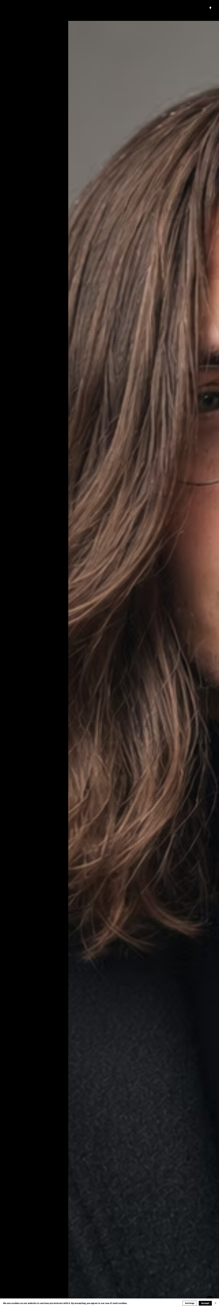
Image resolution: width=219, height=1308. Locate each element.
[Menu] (109, 8)
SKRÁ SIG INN (190, 8)
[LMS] (210, 8)
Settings (189, 1303)
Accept (205, 1303)
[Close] (215, 1303)
